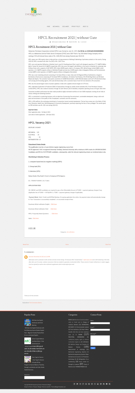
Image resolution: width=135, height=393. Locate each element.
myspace (89, 384)
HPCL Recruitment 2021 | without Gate (67, 38)
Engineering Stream (37, 384)
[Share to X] (33, 228)
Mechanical (56, 26)
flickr (80, 384)
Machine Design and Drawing (78, 344)
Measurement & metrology (76, 349)
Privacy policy (76, 26)
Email (107, 384)
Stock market (82, 361)
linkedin (86, 384)
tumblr (95, 384)
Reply (30, 267)
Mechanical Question (75, 357)
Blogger (49, 384)
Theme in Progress (33, 387)
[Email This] (29, 228)
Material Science (74, 347)
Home (48, 26)
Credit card (77, 322)
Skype (104, 384)
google (83, 384)
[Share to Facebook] (34, 228)
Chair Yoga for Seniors (37, 357)
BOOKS (70, 320)
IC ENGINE (79, 334)
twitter (77, 384)
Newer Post (26, 244)
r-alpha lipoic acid (87, 260)
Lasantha (48, 387)
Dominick (31, 256)
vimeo (101, 384)
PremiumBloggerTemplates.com (58, 387)
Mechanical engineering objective (77, 352)
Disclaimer (65, 26)
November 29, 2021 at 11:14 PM (42, 256)
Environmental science (83, 327)
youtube (98, 384)
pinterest (92, 384)
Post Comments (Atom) (35, 302)
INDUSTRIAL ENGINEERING (76, 337)
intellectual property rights (75, 339)
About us (85, 26)
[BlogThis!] (31, 228)
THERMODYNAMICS (80, 367)
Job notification (70, 232)
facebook (74, 384)
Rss (109, 384)
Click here (54, 204)
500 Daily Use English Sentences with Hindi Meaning (37, 322)
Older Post (108, 244)
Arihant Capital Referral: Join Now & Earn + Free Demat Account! (38, 341)
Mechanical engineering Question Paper (78, 354)
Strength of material (73, 364)
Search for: (27, 375)
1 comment (83, 42)
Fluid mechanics (74, 329)
